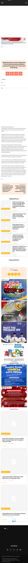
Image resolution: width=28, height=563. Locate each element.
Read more (14, 210)
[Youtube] (18, 274)
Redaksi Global (4, 443)
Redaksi (3, 79)
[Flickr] (14, 550)
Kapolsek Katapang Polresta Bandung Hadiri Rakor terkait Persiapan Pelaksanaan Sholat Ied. (20, 189)
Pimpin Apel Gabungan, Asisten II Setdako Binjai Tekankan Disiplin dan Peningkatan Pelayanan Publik (18, 204)
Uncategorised (7, 41)
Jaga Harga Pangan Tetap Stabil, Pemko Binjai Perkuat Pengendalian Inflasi (19, 216)
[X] (12, 74)
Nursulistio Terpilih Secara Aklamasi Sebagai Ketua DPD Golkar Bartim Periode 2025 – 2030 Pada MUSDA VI (19, 249)
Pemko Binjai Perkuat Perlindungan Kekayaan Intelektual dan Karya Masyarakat (18, 226)
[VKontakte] (20, 550)
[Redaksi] (11, 270)
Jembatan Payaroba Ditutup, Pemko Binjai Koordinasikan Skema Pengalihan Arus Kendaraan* (18, 237)
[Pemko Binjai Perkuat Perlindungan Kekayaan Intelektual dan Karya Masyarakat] (6, 228)
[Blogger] (7, 550)
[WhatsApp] (20, 74)
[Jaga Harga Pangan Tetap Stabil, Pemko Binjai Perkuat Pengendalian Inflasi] (6, 217)
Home (2, 41)
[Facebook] (8, 74)
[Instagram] (12, 274)
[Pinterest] (16, 74)
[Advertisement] (14, 20)
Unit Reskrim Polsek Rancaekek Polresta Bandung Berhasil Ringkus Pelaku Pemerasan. (8, 188)
